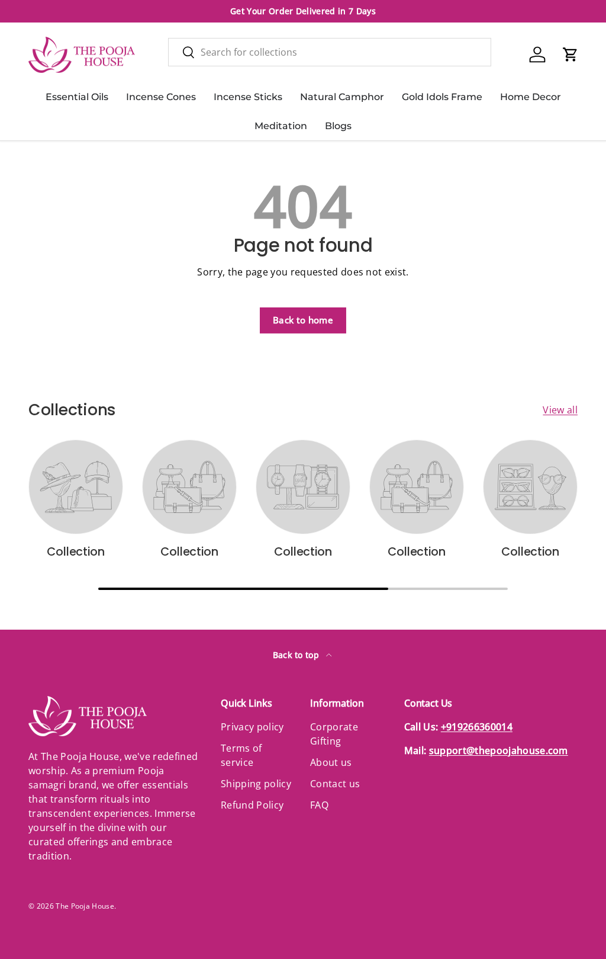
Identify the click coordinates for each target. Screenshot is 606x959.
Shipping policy (256, 783)
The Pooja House (85, 906)
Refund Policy (252, 805)
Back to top (297, 654)
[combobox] (330, 52)
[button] (570, 54)
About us (331, 762)
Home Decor (530, 96)
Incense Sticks (248, 96)
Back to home (303, 320)
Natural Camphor (342, 96)
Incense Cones (161, 96)
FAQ (319, 805)
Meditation (280, 125)
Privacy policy (252, 726)
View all (560, 409)
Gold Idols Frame (442, 96)
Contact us (335, 783)
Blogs (338, 125)
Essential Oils (77, 96)
